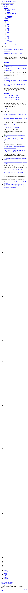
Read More (6, 62)
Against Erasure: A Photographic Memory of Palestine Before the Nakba (14, 151)
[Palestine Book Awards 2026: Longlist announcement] (15, 51)
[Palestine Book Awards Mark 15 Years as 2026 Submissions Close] (15, 66)
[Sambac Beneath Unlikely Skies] (11, 536)
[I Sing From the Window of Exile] (11, 317)
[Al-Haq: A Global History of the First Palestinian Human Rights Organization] (11, 513)
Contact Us (14, 1)
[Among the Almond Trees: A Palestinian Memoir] (11, 383)
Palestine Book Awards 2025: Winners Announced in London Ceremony (13, 100)
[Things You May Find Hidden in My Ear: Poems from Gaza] (11, 405)
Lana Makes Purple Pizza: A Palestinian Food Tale (15, 118)
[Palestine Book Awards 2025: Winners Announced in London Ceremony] (15, 97)
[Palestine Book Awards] (7, 582)
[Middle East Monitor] (6, 583)
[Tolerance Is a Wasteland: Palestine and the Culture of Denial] (11, 427)
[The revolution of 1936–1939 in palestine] (14, 169)
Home (2, 1)
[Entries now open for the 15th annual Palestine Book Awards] (15, 81)
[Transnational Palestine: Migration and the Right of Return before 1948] (11, 361)
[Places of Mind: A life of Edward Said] (11, 557)
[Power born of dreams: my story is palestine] (11, 492)
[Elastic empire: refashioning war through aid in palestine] (15, 159)
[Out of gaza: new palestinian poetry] (13, 124)
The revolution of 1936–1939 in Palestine (13, 172)
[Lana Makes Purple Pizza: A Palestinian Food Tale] (15, 116)
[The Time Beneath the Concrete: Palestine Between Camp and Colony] (11, 275)
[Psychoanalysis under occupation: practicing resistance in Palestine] (11, 470)
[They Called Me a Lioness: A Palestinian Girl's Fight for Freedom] (11, 296)
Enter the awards (7, 1)
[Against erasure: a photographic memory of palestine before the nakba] (15, 148)
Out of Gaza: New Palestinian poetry (12, 127)
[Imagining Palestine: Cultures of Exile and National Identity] (11, 340)
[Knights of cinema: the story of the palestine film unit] (15, 136)
